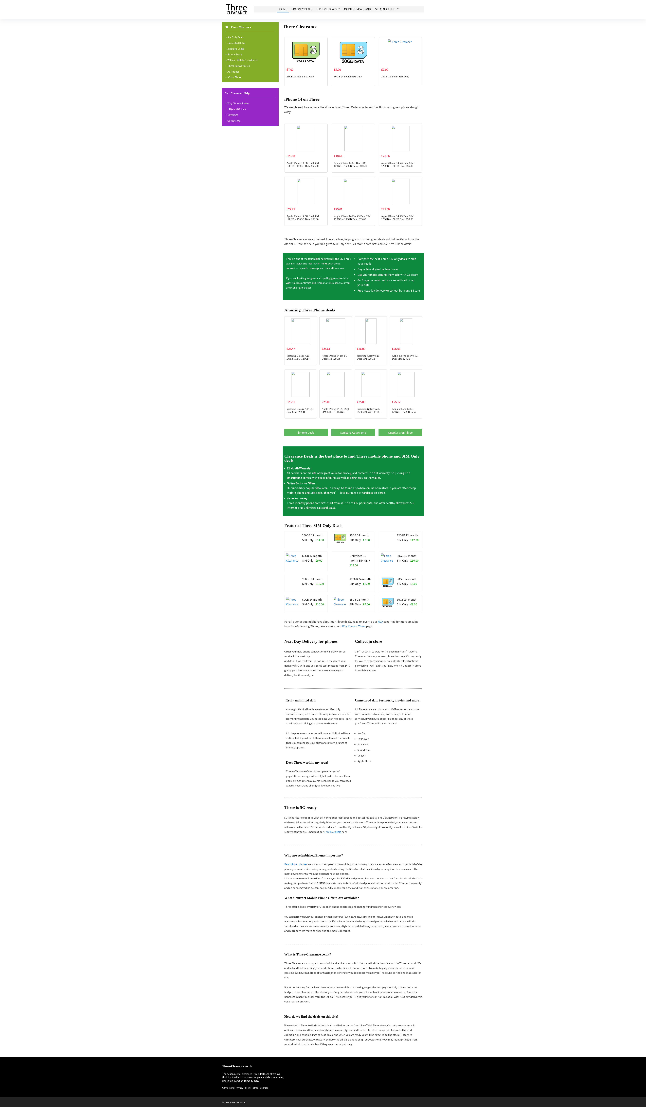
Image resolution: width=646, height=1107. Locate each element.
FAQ (380, 621)
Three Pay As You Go (238, 66)
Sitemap (264, 1087)
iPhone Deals (234, 54)
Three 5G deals (332, 831)
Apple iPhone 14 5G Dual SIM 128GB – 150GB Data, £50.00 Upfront (302, 166)
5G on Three (234, 77)
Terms (255, 1087)
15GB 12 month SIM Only (395, 76)
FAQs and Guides (236, 109)
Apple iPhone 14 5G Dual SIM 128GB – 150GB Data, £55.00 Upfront (397, 166)
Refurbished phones (295, 864)
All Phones (233, 71)
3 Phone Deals (327, 9)
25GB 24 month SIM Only (300, 76)
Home (283, 9)
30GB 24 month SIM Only (348, 76)
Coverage (232, 114)
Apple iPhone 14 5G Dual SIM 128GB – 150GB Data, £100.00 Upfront (350, 166)
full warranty (381, 473)
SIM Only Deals (301, 9)
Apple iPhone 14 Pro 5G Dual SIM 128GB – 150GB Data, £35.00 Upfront (352, 219)
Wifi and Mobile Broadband (242, 60)
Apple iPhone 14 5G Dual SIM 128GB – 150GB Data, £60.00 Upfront (302, 219)
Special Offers (385, 9)
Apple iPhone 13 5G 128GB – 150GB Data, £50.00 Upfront (404, 412)
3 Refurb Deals (235, 48)
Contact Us (233, 120)
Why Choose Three (353, 626)
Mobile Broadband (357, 9)
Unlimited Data (236, 43)
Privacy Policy (243, 1087)
